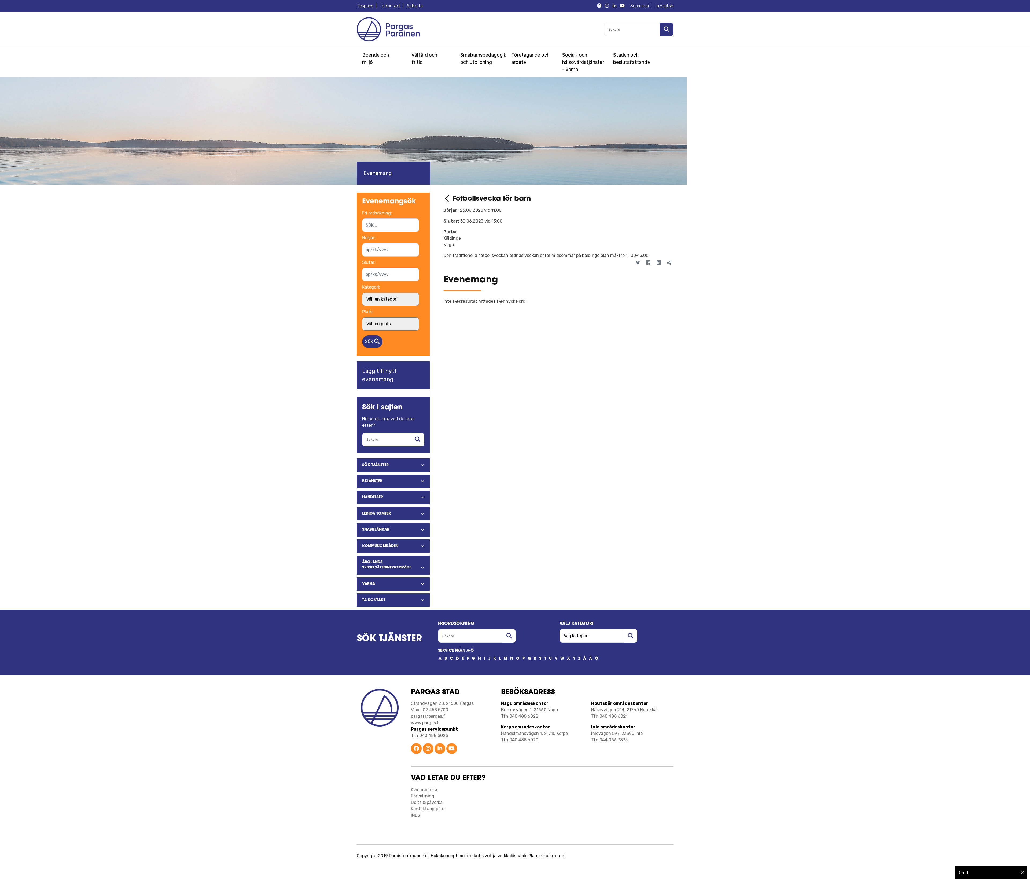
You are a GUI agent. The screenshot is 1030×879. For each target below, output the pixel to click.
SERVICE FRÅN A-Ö (456, 651)
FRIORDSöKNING (456, 624)
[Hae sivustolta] (417, 439)
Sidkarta (415, 5)
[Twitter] (638, 263)
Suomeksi (639, 5)
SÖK (369, 341)
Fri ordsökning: (377, 213)
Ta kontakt (390, 5)
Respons (365, 5)
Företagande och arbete (530, 58)
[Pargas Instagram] (607, 6)
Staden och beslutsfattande (631, 58)
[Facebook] (648, 263)
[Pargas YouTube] (622, 6)
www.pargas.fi (425, 722)
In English (664, 5)
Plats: (367, 311)
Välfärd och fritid (424, 58)
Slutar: (369, 262)
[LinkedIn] (658, 263)
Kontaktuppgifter (428, 808)
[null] (448, 199)
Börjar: (369, 237)
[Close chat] (1022, 872)
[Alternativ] (665, 272)
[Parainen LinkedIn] (440, 749)
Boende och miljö (375, 58)
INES (415, 815)
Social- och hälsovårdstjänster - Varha (583, 62)
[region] (991, 872)
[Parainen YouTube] (451, 749)
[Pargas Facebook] (599, 6)
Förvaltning (422, 795)
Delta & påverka (427, 802)
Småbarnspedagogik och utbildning (482, 58)
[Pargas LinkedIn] (614, 6)
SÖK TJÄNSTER (389, 639)
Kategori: (371, 287)
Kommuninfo (424, 789)
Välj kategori (576, 624)
